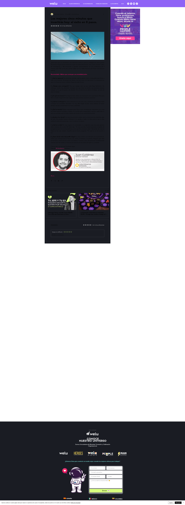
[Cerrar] (183, 503)
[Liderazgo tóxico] (61, 201)
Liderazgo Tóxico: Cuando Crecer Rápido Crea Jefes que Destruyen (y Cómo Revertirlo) (60, 213)
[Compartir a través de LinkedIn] (58, 180)
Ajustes (171, 502)
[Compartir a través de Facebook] (51, 180)
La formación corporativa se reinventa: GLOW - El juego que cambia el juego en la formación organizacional (94, 213)
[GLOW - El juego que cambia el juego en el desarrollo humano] (94, 201)
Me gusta (178, 502)
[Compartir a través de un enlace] (62, 180)
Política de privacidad (75, 502)
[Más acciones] (103, 14)
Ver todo (107, 190)
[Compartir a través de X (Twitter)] (55, 180)
